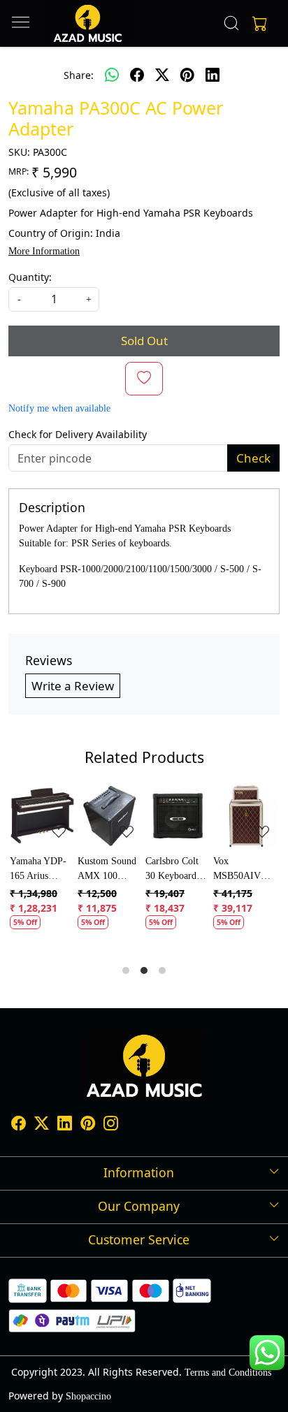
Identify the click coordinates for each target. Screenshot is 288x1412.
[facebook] (137, 75)
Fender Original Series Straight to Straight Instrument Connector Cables (210, 869)
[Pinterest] (88, 1125)
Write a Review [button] (72, 686)
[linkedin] (212, 75)
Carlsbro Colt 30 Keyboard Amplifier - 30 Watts (72, 869)
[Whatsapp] (111, 75)
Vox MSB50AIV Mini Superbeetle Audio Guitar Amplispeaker (138, 869)
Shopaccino (88, 1396)
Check (253, 458)
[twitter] (162, 75)
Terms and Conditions (228, 1372)
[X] (41, 1125)
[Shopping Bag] (256, 23)
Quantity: (30, 277)
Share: (79, 75)
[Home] (88, 23)
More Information (44, 251)
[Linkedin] (65, 1125)
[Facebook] (18, 1125)
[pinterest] (187, 75)
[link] (231, 23)
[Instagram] (111, 1125)
